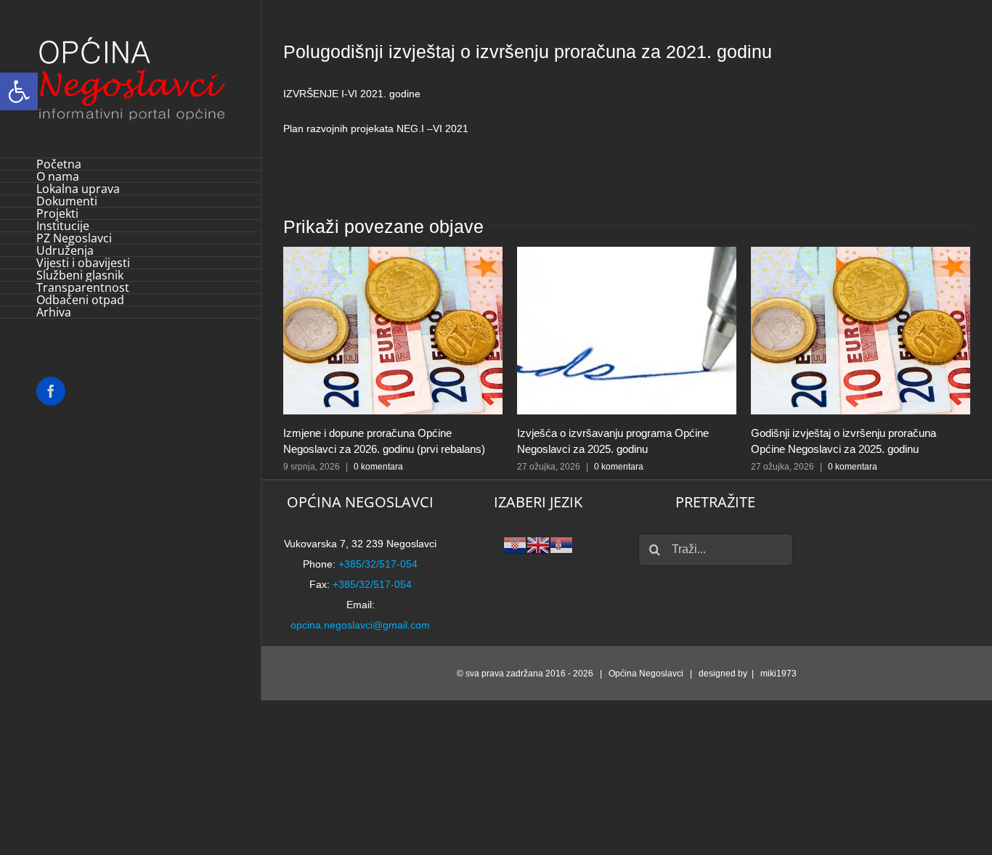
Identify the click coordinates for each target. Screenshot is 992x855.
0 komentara (378, 467)
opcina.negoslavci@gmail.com (360, 625)
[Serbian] (561, 544)
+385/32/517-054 (378, 564)
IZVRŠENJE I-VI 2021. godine (351, 93)
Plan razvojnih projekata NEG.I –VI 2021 (375, 128)
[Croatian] (515, 544)
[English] (538, 544)
